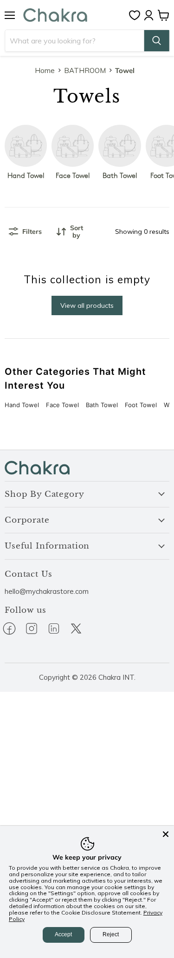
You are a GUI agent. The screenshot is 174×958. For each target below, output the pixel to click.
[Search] (156, 40)
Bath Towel (102, 405)
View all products (87, 305)
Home (45, 70)
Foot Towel (141, 405)
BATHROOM (85, 70)
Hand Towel (22, 405)
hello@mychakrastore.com (47, 591)
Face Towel (62, 405)
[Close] (165, 834)
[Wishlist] (137, 15)
